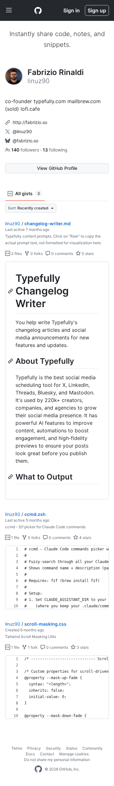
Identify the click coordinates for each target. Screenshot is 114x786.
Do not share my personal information (57, 759)
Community (92, 748)
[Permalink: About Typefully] (11, 360)
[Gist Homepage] (38, 10)
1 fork (32, 647)
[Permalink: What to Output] (11, 476)
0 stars (87, 253)
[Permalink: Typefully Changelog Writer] (11, 291)
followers (25, 149)
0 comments (61, 253)
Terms (16, 748)
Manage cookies (74, 754)
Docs (30, 754)
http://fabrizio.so (30, 122)
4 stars (84, 537)
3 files (16, 253)
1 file (14, 537)
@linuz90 (22, 131)
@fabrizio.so (25, 140)
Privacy (34, 748)
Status (71, 748)
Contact (47, 754)
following (55, 149)
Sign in (71, 10)
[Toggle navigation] (9, 10)
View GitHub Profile (57, 168)
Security (53, 748)
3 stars (82, 647)
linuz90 (12, 223)
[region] (57, 380)
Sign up (97, 10)
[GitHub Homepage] (38, 769)
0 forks (36, 253)
